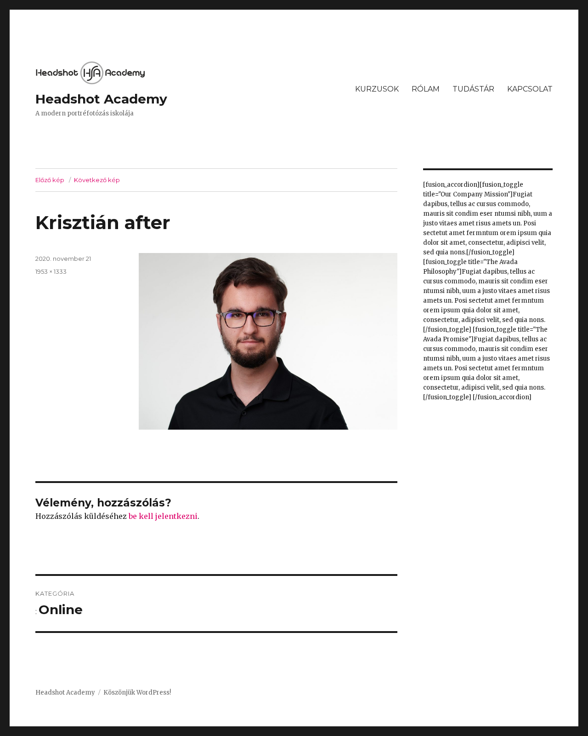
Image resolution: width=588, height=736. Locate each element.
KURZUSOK (377, 89)
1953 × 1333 (51, 271)
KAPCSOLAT (530, 89)
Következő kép (97, 180)
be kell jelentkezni (163, 516)
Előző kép (49, 180)
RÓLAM (426, 89)
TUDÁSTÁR (473, 89)
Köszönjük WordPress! (137, 692)
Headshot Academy (101, 99)
